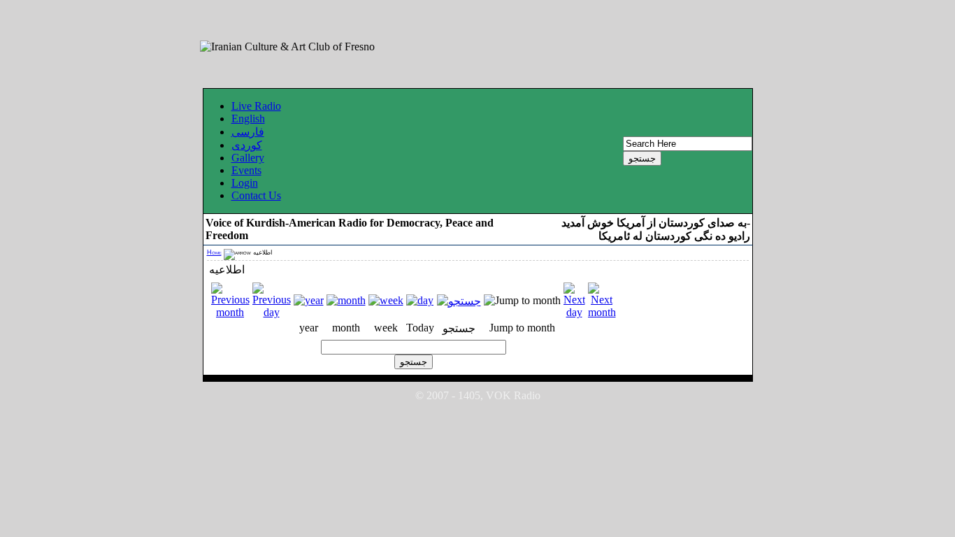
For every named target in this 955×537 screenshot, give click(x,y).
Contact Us (256, 195)
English (248, 118)
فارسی (247, 132)
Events (246, 170)
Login (244, 183)
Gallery (247, 158)
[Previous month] (230, 312)
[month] (346, 300)
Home (214, 252)
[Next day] (574, 312)
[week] (385, 300)
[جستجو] (459, 301)
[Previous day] (271, 312)
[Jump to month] (522, 300)
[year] (309, 300)
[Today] (419, 300)
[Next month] (602, 312)
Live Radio (256, 106)
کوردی (246, 145)
